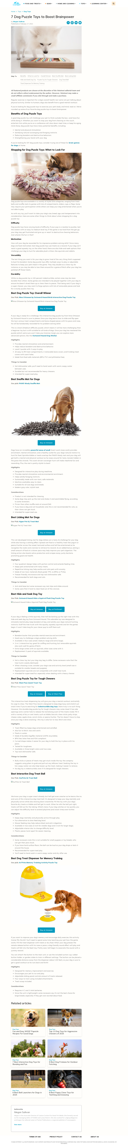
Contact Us (76, 1137)
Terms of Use (35, 1137)
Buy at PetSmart (55, 609)
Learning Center (99, 4)
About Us (95, 1137)
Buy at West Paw (55, 694)
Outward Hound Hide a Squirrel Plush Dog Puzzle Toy (41, 598)
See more (17, 1124)
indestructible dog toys (48, 706)
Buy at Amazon (46, 308)
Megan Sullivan (19, 21)
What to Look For (33, 76)
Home (13, 11)
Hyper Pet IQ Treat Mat (29, 521)
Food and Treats (32, 4)
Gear (49, 4)
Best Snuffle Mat (58, 76)
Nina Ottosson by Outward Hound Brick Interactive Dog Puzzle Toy (47, 297)
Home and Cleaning (66, 4)
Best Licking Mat (70, 76)
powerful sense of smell (40, 450)
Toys (83, 4)
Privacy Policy (56, 1137)
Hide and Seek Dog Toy (28, 80)
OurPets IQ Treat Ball (28, 778)
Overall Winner (46, 76)
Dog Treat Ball (63, 80)
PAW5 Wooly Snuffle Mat (29, 383)
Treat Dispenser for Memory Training (32, 83)
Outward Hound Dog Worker (45, 336)
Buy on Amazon (46, 443)
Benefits (23, 76)
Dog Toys (27, 11)
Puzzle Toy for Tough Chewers (47, 80)
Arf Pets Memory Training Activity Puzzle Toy (38, 862)
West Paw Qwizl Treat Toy (30, 683)
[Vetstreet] (17, 3)
